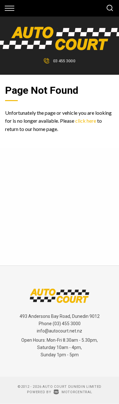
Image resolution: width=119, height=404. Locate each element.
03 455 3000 (64, 60)
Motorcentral (77, 392)
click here (85, 121)
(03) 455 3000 (67, 323)
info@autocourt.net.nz (59, 330)
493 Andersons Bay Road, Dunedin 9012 (60, 316)
